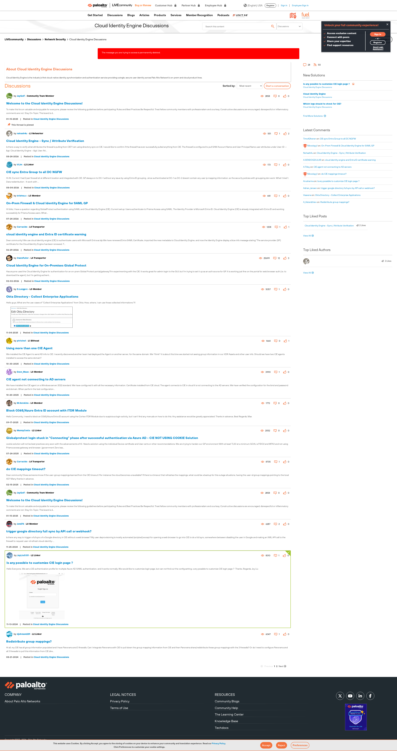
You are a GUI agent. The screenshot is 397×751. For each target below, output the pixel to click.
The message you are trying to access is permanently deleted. (131, 52)
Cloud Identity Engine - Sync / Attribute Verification (45, 141)
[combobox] (239, 26)
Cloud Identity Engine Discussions (51, 119)
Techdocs (221, 727)
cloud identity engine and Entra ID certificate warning (46, 234)
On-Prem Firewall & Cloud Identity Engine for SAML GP (47, 203)
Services (176, 15)
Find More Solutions (313, 116)
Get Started (95, 15)
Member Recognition (199, 15)
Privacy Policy (218, 743)
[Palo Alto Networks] (57, 685)
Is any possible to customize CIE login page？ (40, 562)
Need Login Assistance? (378, 48)
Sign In (284, 5)
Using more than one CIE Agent (29, 348)
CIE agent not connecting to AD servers (35, 379)
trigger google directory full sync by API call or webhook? (48, 531)
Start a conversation (277, 85)
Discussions (115, 15)
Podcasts (223, 15)
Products (160, 15)
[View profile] (9, 96)
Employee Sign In (300, 5)
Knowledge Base (226, 721)
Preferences (300, 745)
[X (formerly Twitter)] (340, 696)
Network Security (55, 39)
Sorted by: (229, 85)
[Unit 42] (240, 15)
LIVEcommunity (14, 39)
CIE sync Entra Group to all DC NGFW (34, 172)
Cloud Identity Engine (314, 94)
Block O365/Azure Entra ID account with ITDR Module (46, 410)
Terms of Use (119, 708)
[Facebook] (370, 696)
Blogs (131, 15)
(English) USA (255, 5)
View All (307, 235)
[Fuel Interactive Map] (293, 15)
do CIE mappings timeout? (25, 469)
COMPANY (13, 695)
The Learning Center (229, 714)
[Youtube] (350, 696)
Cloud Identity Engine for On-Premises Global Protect (46, 265)
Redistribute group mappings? (29, 641)
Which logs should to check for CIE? (322, 104)
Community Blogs (227, 701)
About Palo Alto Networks (22, 701)
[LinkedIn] (360, 696)
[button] (266, 745)
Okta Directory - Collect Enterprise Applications (42, 296)
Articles (144, 15)
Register (270, 5)
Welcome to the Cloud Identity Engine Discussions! (44, 103)
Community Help (226, 708)
